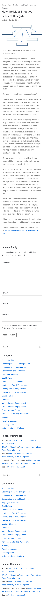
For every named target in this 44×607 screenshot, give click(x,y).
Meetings (5, 399)
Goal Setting (7, 378)
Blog (9, 5)
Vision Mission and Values (13, 428)
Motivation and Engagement (14, 403)
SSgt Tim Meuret (9, 447)
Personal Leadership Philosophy (15, 414)
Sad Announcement (16, 467)
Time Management (9, 421)
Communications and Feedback (15, 371)
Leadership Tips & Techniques (14, 385)
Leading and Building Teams (14, 389)
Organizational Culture (11, 410)
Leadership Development (12, 381)
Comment (7, 262)
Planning (5, 417)
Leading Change (9, 396)
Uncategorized (8, 424)
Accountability (8, 360)
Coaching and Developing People (16, 364)
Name (5, 293)
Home (4, 5)
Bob (5, 20)
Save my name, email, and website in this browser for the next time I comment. (21, 326)
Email (5, 304)
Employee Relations (10, 374)
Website (5, 314)
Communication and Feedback (15, 367)
